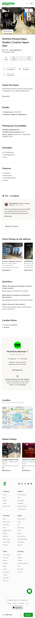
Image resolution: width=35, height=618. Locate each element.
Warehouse (21, 542)
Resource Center (22, 506)
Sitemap (21, 603)
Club (19, 530)
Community (21, 500)
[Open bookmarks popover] (31, 10)
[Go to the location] (12, 251)
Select (5, 503)
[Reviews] (31, 484)
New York (5, 558)
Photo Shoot (6, 522)
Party (4, 519)
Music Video (6, 542)
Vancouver (6, 572)
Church (20, 533)
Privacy (15, 603)
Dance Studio (21, 536)
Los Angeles (6, 555)
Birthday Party (7, 530)
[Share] (27, 10)
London (5, 569)
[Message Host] (21, 615)
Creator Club (6, 506)
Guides (5, 500)
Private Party (6, 539)
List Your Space (22, 495)
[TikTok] (25, 484)
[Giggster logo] (4, 484)
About (4, 495)
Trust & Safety (22, 509)
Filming (5, 533)
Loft (19, 566)
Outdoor (20, 558)
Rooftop (20, 560)
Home (19, 522)
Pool (19, 525)
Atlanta (5, 560)
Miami (4, 566)
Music (19, 555)
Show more (5, 96)
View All (5, 545)
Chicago (5, 563)
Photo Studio (21, 519)
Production (6, 525)
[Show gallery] (17, 20)
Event (4, 528)
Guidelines (21, 503)
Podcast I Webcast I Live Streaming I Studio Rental (12, 261)
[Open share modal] (16, 245)
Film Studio (21, 528)
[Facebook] (19, 484)
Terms (9, 603)
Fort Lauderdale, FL (16, 50)
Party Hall (20, 569)
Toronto (5, 575)
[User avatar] (31, 3)
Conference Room (23, 563)
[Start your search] (27, 3)
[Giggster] (8, 3)
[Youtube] (28, 484)
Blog (4, 497)
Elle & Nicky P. (14, 203)
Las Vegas (6, 578)
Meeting (5, 536)
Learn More (22, 385)
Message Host (17, 370)
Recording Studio (22, 539)
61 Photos (9, 31)
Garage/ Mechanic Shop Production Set (10, 460)
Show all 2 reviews (11, 226)
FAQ (19, 497)
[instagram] (22, 484)
